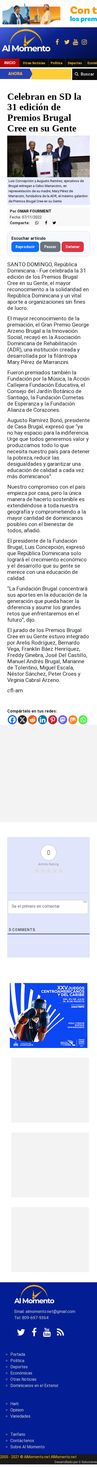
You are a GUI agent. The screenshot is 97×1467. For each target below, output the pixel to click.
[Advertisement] (48, 773)
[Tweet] (52, 223)
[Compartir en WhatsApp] (35, 223)
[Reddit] (32, 719)
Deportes (75, 63)
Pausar (50, 247)
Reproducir (25, 247)
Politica (17, 1360)
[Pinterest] (52, 719)
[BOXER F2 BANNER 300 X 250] (48, 1015)
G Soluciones (88, 1462)
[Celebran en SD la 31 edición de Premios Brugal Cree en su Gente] (48, 156)
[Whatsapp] (82, 719)
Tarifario (17, 1434)
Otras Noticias (34, 63)
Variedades (20, 1416)
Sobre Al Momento (27, 1446)
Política (56, 63)
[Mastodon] (62, 719)
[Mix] (72, 719)
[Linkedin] (42, 719)
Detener (73, 247)
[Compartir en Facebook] (43, 223)
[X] (22, 719)
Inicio (10, 63)
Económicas (21, 1373)
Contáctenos (22, 1440)
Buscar (87, 74)
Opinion (17, 1410)
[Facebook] (12, 719)
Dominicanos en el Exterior (34, 1385)
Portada (17, 1354)
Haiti (14, 1403)
